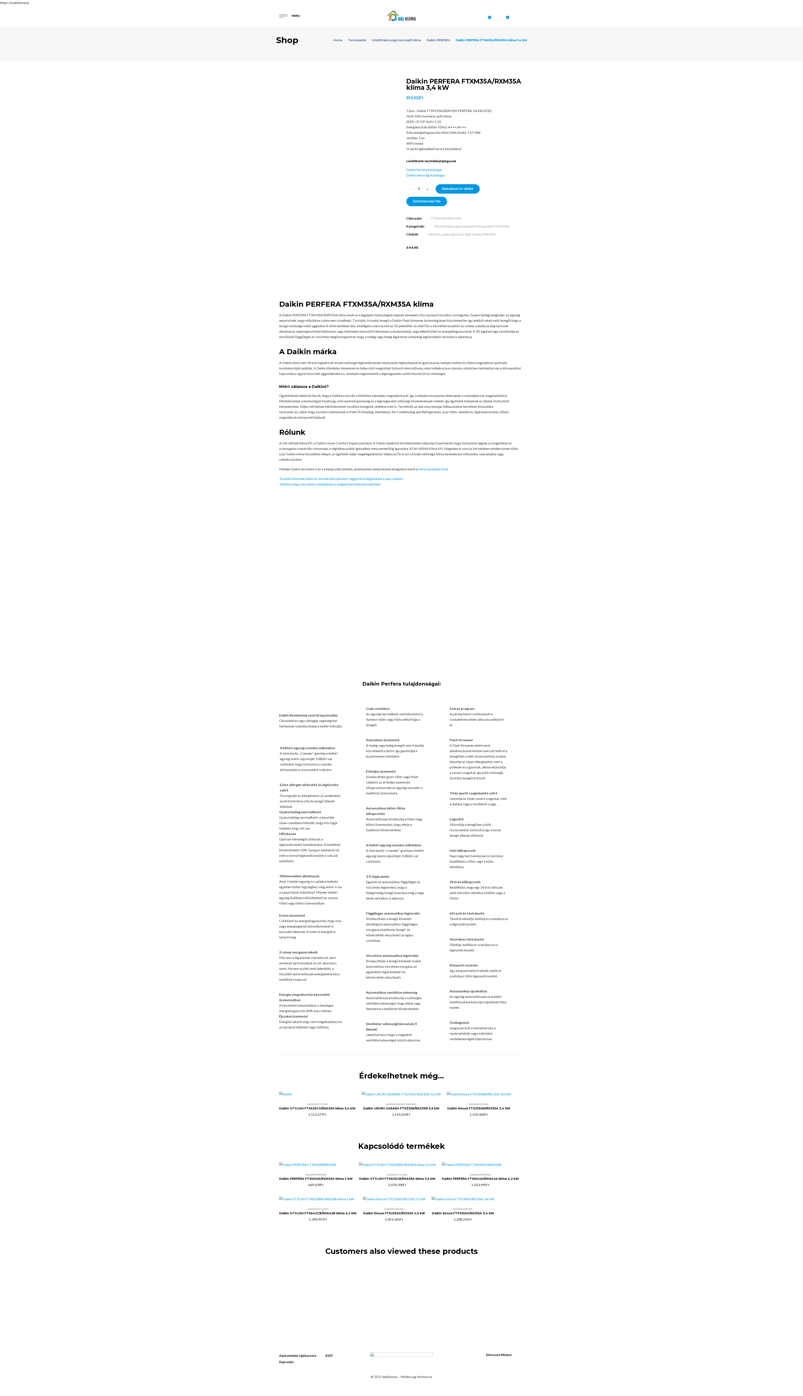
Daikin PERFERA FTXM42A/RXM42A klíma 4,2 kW (480, 1179)
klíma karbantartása (432, 469)
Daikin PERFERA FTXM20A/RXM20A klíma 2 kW (316, 1179)
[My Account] (522, 16)
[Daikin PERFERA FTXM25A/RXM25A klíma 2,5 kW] (370, 1271)
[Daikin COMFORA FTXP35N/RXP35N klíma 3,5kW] (307, 1269)
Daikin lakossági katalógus (425, 175)
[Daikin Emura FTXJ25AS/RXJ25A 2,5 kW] (394, 1199)
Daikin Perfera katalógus (424, 170)
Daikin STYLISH (317, 1104)
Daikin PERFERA (497, 226)
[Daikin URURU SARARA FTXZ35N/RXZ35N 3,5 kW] (401, 1094)
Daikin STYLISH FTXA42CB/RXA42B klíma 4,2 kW (318, 1213)
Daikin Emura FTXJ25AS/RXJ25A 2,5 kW (394, 1213)
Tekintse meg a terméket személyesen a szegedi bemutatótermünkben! (330, 484)
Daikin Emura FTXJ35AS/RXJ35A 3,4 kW (463, 1213)
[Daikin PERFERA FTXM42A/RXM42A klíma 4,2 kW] (480, 1164)
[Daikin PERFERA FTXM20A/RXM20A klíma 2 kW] (316, 1164)
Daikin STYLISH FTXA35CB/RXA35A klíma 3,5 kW (397, 1179)
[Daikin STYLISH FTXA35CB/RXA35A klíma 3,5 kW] (397, 1164)
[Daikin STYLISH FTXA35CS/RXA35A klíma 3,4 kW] (317, 1094)
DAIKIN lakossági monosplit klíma (458, 226)
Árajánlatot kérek (457, 188)
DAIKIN (434, 234)
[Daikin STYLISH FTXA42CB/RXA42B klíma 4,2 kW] (318, 1199)
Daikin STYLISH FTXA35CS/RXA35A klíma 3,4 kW (317, 1108)
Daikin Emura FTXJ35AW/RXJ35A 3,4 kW (478, 1108)
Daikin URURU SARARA (401, 1104)
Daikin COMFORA (307, 1279)
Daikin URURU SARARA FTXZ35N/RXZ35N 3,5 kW (401, 1108)
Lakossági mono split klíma (460, 234)
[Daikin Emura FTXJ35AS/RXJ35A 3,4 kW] (463, 1199)
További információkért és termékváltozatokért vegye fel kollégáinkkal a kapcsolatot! (341, 479)
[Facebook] (424, 248)
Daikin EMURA (478, 1104)
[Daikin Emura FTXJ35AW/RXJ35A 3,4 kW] (479, 1094)
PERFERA (488, 234)
